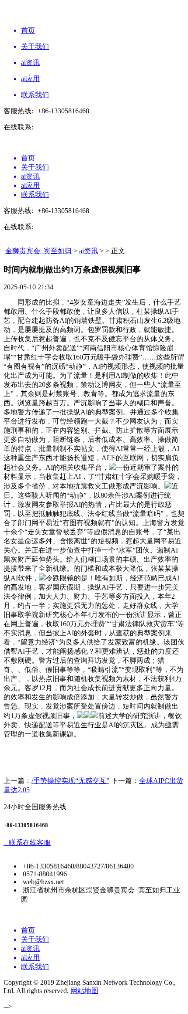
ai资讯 (88, 250)
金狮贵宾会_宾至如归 (38, 250)
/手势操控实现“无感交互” (70, 780)
